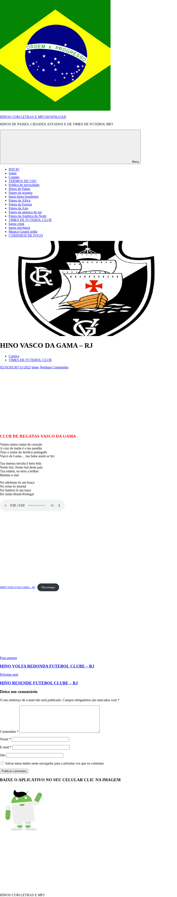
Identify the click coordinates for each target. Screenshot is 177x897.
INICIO (14, 169)
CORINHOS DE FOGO (26, 235)
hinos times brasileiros (24, 196)
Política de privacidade (24, 185)
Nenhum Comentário (54, 367)
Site (2, 755)
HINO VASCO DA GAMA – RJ (17, 587)
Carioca (14, 356)
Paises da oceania (20, 192)
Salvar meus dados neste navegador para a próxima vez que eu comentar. (54, 763)
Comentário (9, 731)
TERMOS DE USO (22, 181)
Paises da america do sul (25, 212)
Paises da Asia (18, 208)
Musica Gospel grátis (23, 231)
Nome (5, 739)
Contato (14, 177)
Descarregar (48, 587)
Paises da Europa (20, 204)
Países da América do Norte (27, 216)
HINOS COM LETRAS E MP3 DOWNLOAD (33, 117)
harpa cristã (16, 224)
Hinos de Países (19, 189)
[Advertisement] (88, 399)
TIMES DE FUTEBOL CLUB (30, 220)
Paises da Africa (19, 200)
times (35, 367)
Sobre (13, 173)
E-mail (6, 747)
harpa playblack (19, 227)
